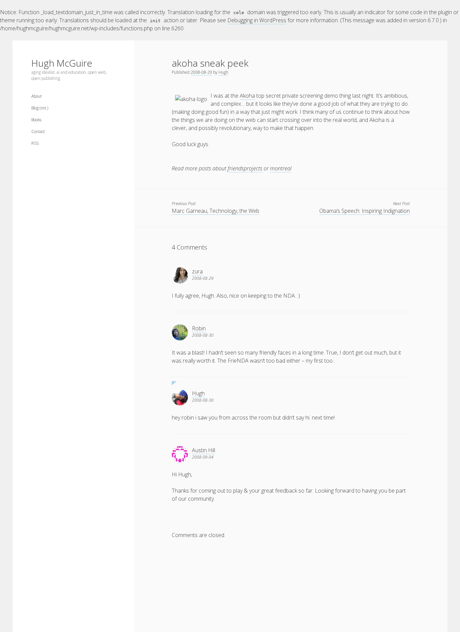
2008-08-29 (201, 72)
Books (36, 120)
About (36, 96)
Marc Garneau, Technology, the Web (215, 210)
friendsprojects (245, 168)
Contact (38, 131)
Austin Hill (203, 450)
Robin (199, 328)
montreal (281, 168)
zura (197, 271)
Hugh (223, 72)
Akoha (247, 95)
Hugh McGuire (61, 63)
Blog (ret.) (39, 108)
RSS (35, 143)
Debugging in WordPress (256, 20)
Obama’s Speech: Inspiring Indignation (364, 210)
